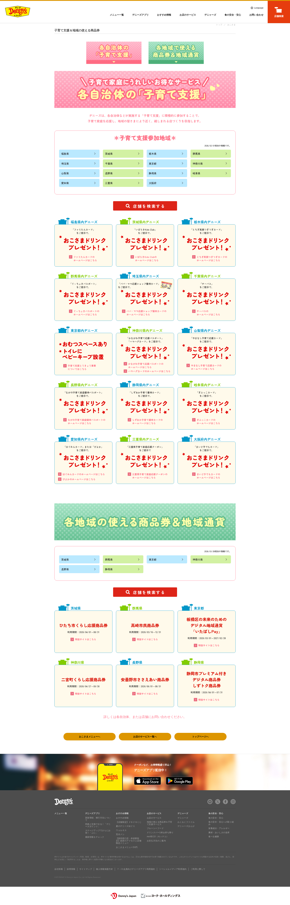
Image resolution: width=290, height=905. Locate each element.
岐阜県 (196, 173)
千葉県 (109, 163)
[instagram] (233, 801)
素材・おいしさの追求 (219, 832)
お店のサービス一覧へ (145, 736)
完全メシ (120, 834)
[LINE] (209, 801)
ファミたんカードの (85, 258)
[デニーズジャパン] (123, 896)
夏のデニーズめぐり (125, 826)
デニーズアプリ (140, 14)
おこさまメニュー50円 (127, 847)
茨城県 (109, 153)
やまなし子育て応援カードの (206, 367)
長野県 (109, 173)
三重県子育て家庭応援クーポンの (149, 475)
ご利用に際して (198, 869)
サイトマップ (85, 869)
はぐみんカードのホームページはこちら (84, 474)
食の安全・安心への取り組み (221, 823)
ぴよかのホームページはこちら (79, 479)
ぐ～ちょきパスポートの (86, 312)
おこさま (231, 24)
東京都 (152, 163)
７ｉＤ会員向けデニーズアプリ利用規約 (136, 869)
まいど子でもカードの (208, 475)
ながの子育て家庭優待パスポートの (86, 421)
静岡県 (152, 173)
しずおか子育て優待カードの (147, 421)
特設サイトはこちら (85, 639)
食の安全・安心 (233, 14)
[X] (217, 801)
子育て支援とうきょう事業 (82, 367)
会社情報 (58, 869)
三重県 (109, 183)
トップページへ (200, 736)
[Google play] (179, 781)
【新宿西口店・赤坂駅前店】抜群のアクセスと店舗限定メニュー (128, 840)
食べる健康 (213, 836)
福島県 (65, 153)
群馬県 (196, 153)
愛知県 (65, 183)
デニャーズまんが (186, 826)
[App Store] (147, 781)
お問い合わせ (256, 14)
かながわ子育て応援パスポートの (145, 365)
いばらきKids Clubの (147, 258)
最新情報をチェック (94, 837)
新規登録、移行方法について (98, 819)
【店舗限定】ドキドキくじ (128, 822)
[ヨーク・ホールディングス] (160, 896)
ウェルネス (121, 830)
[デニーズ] (17, 11)
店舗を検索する (149, 206)
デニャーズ (210, 14)
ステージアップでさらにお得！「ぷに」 (98, 831)
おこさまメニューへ (89, 736)
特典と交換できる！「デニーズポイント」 (98, 825)
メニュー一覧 (60, 813)
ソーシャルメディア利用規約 (173, 869)
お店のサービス (188, 14)
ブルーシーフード (155, 828)
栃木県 (152, 153)
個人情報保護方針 (104, 869)
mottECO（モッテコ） (157, 836)
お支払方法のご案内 (156, 841)
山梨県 (65, 173)
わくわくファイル (186, 822)
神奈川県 (198, 163)
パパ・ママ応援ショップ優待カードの (146, 312)
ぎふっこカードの (208, 421)
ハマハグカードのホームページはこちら (149, 371)
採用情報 (71, 869)
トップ (219, 24)
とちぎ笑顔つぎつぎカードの (212, 258)
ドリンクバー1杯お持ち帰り (160, 832)
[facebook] (225, 801)
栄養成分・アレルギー (219, 828)
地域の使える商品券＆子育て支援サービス (159, 823)
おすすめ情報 (164, 14)
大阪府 (152, 183)
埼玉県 (65, 163)
